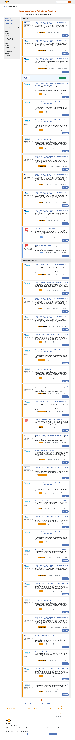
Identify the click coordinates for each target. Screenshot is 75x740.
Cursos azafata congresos (32, 713)
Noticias (15, 1)
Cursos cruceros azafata (54, 713)
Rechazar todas (32, 734)
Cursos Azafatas (9, 706)
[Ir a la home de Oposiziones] (7, 1)
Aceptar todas (53, 734)
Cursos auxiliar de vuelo (32, 706)
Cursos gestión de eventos (55, 706)
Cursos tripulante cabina (54, 708)
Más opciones (10, 734)
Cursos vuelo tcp (53, 710)
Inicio (13, 1)
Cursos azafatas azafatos (32, 708)
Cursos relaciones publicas (11, 710)
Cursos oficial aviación (32, 710)
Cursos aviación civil (9, 713)
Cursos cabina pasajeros (10, 708)
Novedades (20, 1)
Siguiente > (49, 700)
